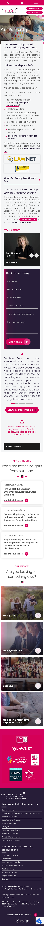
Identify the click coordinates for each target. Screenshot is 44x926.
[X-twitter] (17, 921)
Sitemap (10, 904)
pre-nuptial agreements (17, 104)
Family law (6, 827)
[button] (36, 3)
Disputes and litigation (11, 820)
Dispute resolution (9, 816)
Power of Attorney (10, 833)
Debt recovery (8, 869)
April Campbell (13, 253)
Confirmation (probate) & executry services (21, 813)
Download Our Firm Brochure (26, 904)
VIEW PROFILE (12, 262)
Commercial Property (11, 855)
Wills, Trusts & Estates (11, 840)
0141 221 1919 (26, 219)
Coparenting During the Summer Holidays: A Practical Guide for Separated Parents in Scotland (21, 517)
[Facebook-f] (22, 921)
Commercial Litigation (11, 862)
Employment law (9, 823)
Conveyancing (8, 810)
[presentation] (31, 255)
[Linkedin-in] (27, 921)
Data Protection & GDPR (12, 865)
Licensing (6, 879)
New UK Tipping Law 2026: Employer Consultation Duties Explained (20, 491)
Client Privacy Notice (10, 902)
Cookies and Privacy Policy (29, 902)
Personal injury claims (11, 830)
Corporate (6, 858)
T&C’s (4, 904)
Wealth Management (11, 837)
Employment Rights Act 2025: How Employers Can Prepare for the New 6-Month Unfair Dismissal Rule (21, 544)
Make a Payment (8, 906)
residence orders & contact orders (22, 137)
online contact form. (21, 222)
